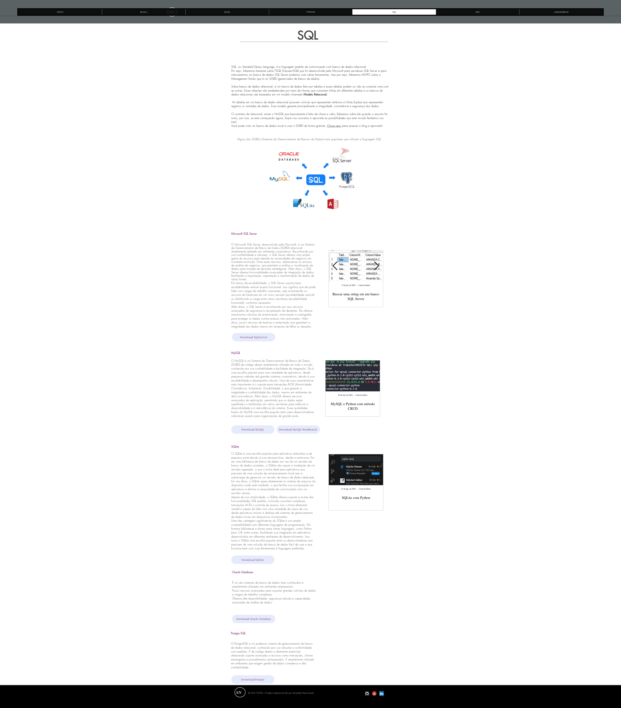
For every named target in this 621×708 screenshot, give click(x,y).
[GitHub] (367, 693)
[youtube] (374, 693)
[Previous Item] (335, 266)
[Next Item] (376, 266)
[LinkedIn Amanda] (381, 693)
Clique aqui (334, 126)
